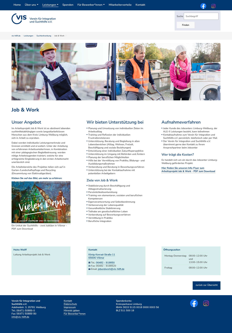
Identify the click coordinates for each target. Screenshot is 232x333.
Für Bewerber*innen (89, 5)
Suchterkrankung (44, 35)
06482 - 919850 (105, 262)
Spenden (67, 5)
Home (17, 5)
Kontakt (140, 5)
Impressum (70, 307)
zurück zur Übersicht (207, 285)
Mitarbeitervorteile (120, 5)
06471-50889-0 (25, 310)
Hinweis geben (72, 310)
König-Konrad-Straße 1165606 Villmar (101, 256)
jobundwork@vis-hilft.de (111, 269)
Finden (185, 25)
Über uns (30, 5)
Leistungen (49, 5)
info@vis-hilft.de (20, 317)
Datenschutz (70, 304)
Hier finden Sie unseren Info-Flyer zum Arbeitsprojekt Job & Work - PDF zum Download (188, 169)
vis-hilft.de (16, 35)
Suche (180, 16)
